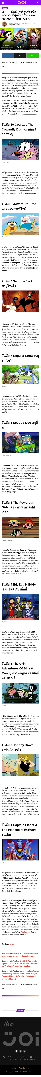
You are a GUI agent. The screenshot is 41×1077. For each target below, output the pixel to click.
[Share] (8, 55)
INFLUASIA (21, 1068)
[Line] (33, 55)
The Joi (19, 1072)
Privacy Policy (29, 1060)
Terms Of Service (14, 1060)
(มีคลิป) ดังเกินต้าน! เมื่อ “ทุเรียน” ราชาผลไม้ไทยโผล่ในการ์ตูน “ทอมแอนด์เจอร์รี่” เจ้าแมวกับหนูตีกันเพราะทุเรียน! (20, 963)
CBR (12, 944)
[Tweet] (20, 55)
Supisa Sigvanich (15, 25)
